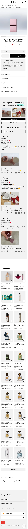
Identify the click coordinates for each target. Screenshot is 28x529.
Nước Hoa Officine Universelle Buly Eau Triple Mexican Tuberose (6, 404)
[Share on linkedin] (24, 173)
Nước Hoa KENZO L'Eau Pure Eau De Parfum (18, 461)
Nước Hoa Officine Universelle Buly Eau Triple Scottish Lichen (6, 442)
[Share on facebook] (16, 173)
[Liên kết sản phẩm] (7, 280)
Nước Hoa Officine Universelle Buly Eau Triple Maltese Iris (19, 385)
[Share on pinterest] (22, 173)
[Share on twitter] (19, 173)
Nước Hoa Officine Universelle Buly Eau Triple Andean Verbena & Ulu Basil (19, 365)
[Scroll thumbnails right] (24, 112)
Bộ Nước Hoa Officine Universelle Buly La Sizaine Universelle (5, 344)
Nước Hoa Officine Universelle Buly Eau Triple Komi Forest (19, 423)
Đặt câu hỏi (13, 123)
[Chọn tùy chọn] (11, 280)
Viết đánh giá (13, 119)
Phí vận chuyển (12, 46)
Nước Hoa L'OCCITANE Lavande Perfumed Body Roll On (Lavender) (6, 325)
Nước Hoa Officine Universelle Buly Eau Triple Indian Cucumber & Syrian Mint (19, 345)
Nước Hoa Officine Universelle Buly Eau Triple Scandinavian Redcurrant (6, 365)
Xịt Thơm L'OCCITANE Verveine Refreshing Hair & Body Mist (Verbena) (19, 325)
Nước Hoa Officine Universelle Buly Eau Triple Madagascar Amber (19, 404)
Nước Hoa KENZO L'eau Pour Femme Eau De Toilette (6, 462)
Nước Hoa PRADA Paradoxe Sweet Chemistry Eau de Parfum (19, 285)
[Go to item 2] (16, 112)
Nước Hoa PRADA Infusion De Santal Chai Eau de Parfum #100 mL (6, 285)
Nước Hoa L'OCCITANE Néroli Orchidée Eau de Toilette (18, 305)
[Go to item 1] (6, 112)
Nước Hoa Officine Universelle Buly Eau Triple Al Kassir (19, 442)
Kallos (17, 525)
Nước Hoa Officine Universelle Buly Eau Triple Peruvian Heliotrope (6, 423)
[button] (1, 2)
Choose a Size (4, 48)
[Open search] (2, 131)
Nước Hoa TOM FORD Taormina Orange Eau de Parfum (6, 305)
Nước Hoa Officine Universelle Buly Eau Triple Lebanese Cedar (6, 385)
